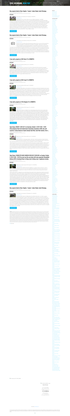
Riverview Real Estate (31, 218)
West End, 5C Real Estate (12, 221)
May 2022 (53, 71)
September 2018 (55, 115)
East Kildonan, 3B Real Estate (35, 213)
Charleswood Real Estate (39, 212)
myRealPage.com (36, 406)
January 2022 (54, 74)
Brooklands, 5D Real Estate (28, 212)
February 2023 (54, 62)
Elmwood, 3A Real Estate (18, 214)
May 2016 (53, 144)
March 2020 (54, 97)
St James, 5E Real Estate (56, 332)
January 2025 (54, 39)
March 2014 (54, 169)
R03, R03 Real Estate (55, 301)
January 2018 (54, 123)
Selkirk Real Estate (55, 327)
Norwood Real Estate (55, 294)
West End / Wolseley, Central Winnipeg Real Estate (22, 220)
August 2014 (54, 164)
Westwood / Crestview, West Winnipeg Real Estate (34, 221)
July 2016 (53, 142)
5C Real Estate (34, 211)
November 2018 (54, 113)
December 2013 (54, 172)
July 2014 (53, 165)
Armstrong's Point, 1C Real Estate (42, 211)
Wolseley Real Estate (55, 369)
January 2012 (54, 189)
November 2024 (55, 41)
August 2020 (54, 92)
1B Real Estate (13, 211)
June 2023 (54, 58)
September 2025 (55, 32)
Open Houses (54, 13)
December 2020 (55, 88)
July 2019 (53, 106)
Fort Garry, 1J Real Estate (45, 214)
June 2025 (54, 35)
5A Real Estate (27, 211)
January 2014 (54, 171)
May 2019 (53, 108)
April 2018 (53, 120)
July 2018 (53, 117)
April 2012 (53, 186)
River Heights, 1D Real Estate (21, 218)
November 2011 (54, 190)
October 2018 (54, 114)
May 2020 (53, 95)
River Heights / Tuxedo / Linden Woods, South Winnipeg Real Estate (21, 13)
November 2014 (54, 161)
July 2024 (53, 45)
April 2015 (53, 157)
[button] (42, 391)
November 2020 (55, 89)
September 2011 (55, 192)
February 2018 (54, 122)
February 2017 (54, 135)
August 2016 (54, 141)
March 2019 (54, 110)
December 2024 (55, 40)
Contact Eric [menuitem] (35, 4)
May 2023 (53, 59)
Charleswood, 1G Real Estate (45, 212)
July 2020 (53, 93)
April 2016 (53, 145)
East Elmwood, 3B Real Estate (22, 213)
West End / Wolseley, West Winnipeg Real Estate (18, 61)
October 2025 (54, 31)
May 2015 (53, 156)
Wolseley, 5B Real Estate (56, 370)
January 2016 (54, 148)
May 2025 (53, 36)
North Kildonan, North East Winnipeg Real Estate (56, 292)
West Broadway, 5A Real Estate (13, 220)
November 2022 (54, 65)
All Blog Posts (54, 11)
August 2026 (54, 20)
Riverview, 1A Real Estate (36, 218)
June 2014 (54, 166)
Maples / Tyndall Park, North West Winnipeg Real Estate (34, 216)
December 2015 (54, 149)
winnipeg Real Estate (56, 368)
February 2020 (54, 98)
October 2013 (54, 173)
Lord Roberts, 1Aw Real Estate (15, 216)
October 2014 (54, 162)
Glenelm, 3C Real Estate (56, 268)
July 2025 (53, 34)
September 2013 (55, 174)
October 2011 (54, 191)
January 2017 (54, 136)
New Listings (54, 12)
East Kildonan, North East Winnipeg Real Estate (55, 243)
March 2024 (54, 49)
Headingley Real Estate (56, 275)
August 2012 (54, 182)
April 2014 (53, 168)
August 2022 (54, 68)
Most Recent (54, 19)
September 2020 (55, 91)
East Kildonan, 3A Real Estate (28, 213)
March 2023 (54, 61)
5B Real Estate (30, 211)
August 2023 (54, 56)
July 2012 (53, 183)
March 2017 (54, 134)
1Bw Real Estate (17, 211)
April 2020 (54, 96)
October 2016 (54, 139)
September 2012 (55, 181)
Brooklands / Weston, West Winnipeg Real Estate (19, 212)
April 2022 (54, 72)
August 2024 (54, 44)
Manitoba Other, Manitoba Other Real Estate (23, 216)
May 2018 (53, 119)
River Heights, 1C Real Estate (14, 218)
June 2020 (54, 94)
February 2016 (54, 147)
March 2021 (54, 85)
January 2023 (54, 63)
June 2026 (54, 22)
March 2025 (54, 38)
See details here (19, 86)
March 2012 (54, 187)
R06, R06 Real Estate (55, 302)
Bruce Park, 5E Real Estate (33, 212)
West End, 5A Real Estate (45, 220)
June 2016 (53, 143)
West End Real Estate (40, 220)
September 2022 (55, 67)
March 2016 (54, 146)
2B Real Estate (24, 211)
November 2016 (54, 138)
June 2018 (54, 118)
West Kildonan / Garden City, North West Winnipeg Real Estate (21, 221)
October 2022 (54, 66)
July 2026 (53, 21)
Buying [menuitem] (45, 2)
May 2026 (53, 23)
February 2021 (54, 86)
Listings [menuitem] (37, 2)
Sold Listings (54, 14)
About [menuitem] (41, 2)
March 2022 (54, 73)
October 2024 (54, 42)
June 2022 (54, 70)
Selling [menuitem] (50, 2)
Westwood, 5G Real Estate (42, 221)
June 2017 (53, 131)
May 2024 (53, 47)
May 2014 (53, 167)
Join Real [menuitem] (54, 2)
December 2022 (55, 64)
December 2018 (54, 112)
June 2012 (53, 184)
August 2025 (54, 33)
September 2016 (55, 140)
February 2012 (54, 188)
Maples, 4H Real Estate (42, 216)
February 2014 (54, 170)
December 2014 (54, 160)
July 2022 (53, 69)
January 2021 (54, 87)
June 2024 (54, 46)
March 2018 (54, 121)
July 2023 (53, 57)
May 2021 (53, 83)
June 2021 (53, 82)
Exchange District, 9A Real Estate (24, 214)
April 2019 (53, 109)
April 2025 (54, 37)
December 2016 (54, 137)
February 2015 (54, 159)
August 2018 (54, 116)
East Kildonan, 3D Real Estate (41, 213)
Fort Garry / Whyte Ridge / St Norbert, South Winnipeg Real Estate (35, 214)
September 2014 (55, 163)
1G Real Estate (20, 211)
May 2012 (53, 185)
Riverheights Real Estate (26, 218)
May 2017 (53, 132)
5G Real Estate (37, 211)
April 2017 (53, 133)
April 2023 (54, 60)
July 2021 (53, 81)
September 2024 (55, 43)
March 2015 (54, 158)
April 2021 (53, 84)
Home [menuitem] (34, 2)
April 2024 (54, 48)
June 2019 (53, 107)
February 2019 (54, 111)
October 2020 (54, 90)
